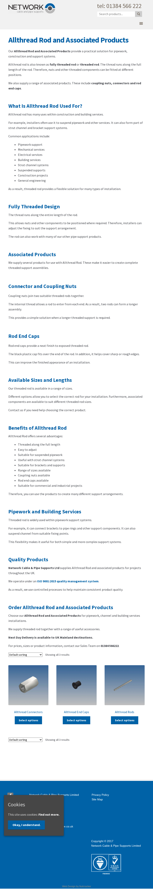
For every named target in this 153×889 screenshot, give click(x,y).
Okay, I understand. (26, 825)
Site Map (97, 799)
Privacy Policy (100, 794)
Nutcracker (85, 886)
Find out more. (48, 814)
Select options (28, 720)
